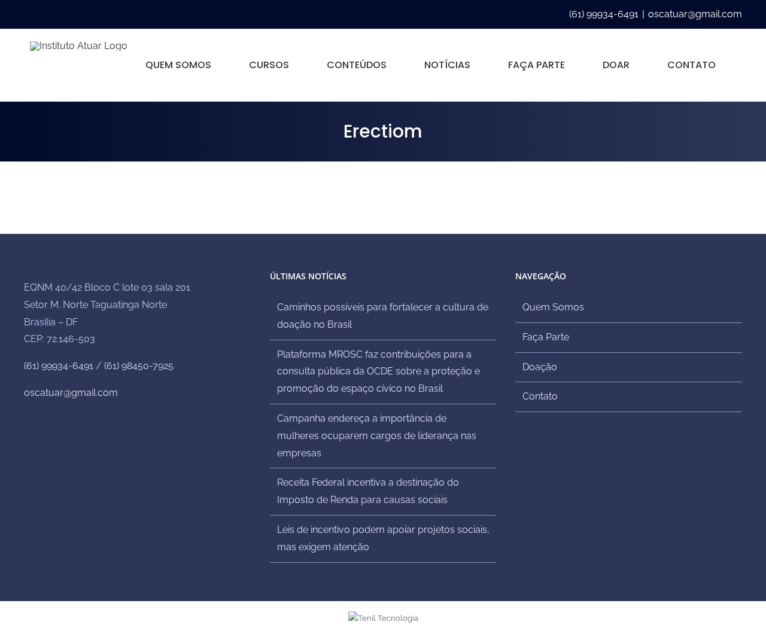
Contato (540, 396)
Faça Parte (545, 337)
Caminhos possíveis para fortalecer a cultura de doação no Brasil (382, 315)
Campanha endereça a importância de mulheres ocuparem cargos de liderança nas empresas (376, 436)
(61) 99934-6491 (58, 365)
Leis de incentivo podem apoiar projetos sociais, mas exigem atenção (383, 538)
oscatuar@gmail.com (695, 14)
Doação (539, 367)
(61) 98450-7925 (139, 365)
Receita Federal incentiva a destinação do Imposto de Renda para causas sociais (368, 491)
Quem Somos (553, 307)
